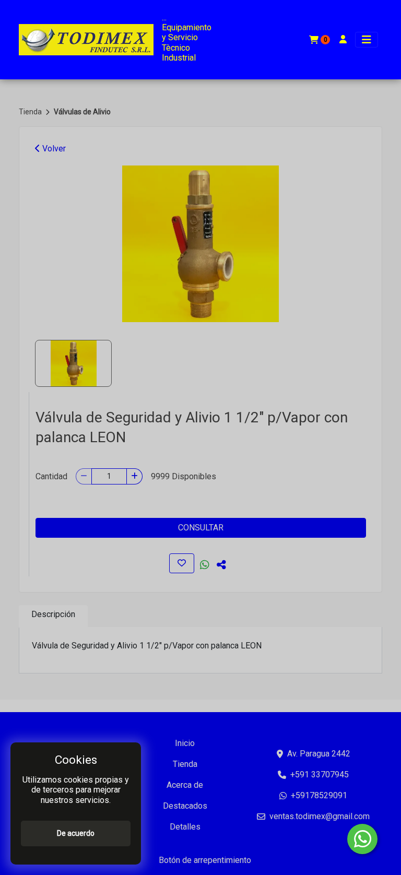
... (164, 17)
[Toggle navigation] (366, 40)
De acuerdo (76, 833)
